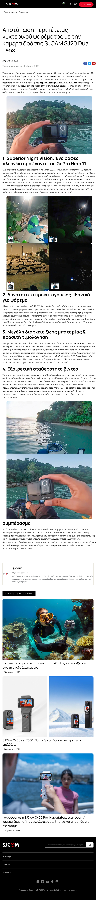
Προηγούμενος (11, 12)
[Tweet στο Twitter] (89, 63)
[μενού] (3, 4)
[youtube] (47, 882)
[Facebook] (38, 882)
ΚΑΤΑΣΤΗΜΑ (86, 4)
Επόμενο (23, 12)
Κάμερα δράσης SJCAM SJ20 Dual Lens (58, 82)
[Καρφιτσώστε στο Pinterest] (94, 63)
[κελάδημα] (42, 882)
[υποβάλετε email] (90, 844)
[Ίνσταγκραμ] (56, 882)
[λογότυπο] (12, 3)
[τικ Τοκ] (52, 882)
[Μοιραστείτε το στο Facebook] (85, 63)
